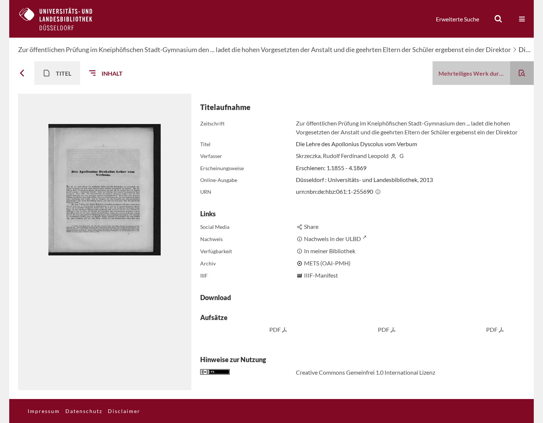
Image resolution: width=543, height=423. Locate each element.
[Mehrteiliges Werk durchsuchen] (522, 73)
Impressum (44, 411)
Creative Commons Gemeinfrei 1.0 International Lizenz (365, 372)
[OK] (498, 19)
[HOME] (61, 18)
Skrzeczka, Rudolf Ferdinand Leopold (342, 155)
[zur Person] (393, 155)
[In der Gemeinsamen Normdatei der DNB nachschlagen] (401, 155)
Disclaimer (124, 411)
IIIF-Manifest (321, 275)
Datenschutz (83, 411)
